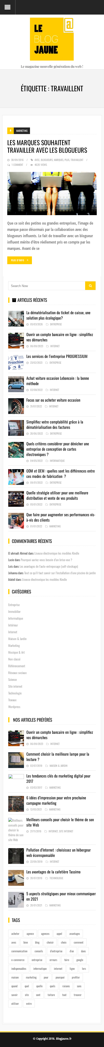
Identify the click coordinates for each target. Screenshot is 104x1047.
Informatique (57, 461)
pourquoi (60, 977)
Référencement (16, 665)
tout (64, 995)
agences (45, 933)
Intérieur (13, 625)
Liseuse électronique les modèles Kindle (56, 553)
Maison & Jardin (17, 638)
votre (29, 1003)
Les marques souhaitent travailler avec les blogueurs (47, 146)
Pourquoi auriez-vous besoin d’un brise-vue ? (46, 559)
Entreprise (56, 324)
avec (37, 160)
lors (84, 968)
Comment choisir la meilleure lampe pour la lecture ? (57, 756)
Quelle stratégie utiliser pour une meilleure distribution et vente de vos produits (57, 495)
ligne (72, 968)
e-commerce (17, 960)
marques (58, 160)
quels (52, 986)
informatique (40, 968)
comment (78, 942)
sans (79, 986)
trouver (78, 995)
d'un (72, 951)
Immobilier (14, 611)
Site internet (15, 686)
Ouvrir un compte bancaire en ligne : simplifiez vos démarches (59, 337)
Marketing (22, 131)
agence (30, 933)
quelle (39, 986)
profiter (76, 977)
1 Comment (17, 165)
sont (38, 995)
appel (59, 933)
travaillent (77, 160)
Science (12, 679)
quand (14, 986)
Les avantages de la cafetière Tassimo (53, 872)
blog (37, 942)
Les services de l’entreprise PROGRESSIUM (57, 356)
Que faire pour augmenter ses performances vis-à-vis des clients (60, 517)
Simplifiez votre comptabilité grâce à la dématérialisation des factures (54, 424)
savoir (14, 995)
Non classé (14, 659)
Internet (55, 346)
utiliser (15, 1003)
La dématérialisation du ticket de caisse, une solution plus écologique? (58, 315)
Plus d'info (17, 260)
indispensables (18, 968)
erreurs (53, 960)
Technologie (15, 693)
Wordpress (14, 706)
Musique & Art (16, 652)
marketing (31, 977)
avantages (74, 933)
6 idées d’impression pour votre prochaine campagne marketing (56, 800)
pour (46, 977)
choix (64, 942)
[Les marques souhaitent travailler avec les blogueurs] (52, 193)
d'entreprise (56, 951)
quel (27, 986)
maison (15, 977)
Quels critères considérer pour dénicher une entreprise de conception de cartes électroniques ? (57, 449)
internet (58, 968)
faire (66, 960)
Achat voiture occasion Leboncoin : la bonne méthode (57, 380)
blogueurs (47, 160)
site (27, 995)
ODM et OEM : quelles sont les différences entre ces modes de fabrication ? (60, 473)
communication (19, 951)
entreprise (37, 960)
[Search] (90, 285)
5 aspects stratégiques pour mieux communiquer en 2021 (61, 896)
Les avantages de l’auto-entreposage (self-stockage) (49, 566)
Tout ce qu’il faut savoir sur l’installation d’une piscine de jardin (60, 572)
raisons (66, 986)
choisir (50, 942)
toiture (51, 995)
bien (25, 942)
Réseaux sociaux (17, 672)
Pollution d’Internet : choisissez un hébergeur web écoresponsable (58, 852)
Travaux (12, 699)
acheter (15, 933)
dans (83, 951)
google (79, 960)
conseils (39, 951)
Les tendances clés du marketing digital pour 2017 (58, 778)
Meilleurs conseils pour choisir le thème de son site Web (60, 822)
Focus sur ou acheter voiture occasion (53, 400)
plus (67, 160)
